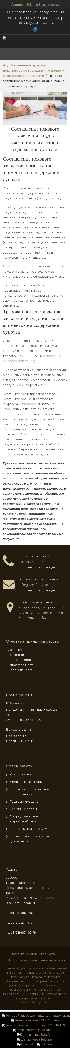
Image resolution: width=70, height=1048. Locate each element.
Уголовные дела (22, 774)
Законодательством (18, 266)
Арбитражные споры (26, 782)
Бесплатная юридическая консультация (37, 960)
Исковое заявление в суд (23, 76)
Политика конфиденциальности (33, 954)
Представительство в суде (30, 829)
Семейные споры (23, 809)
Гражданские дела (24, 801)
